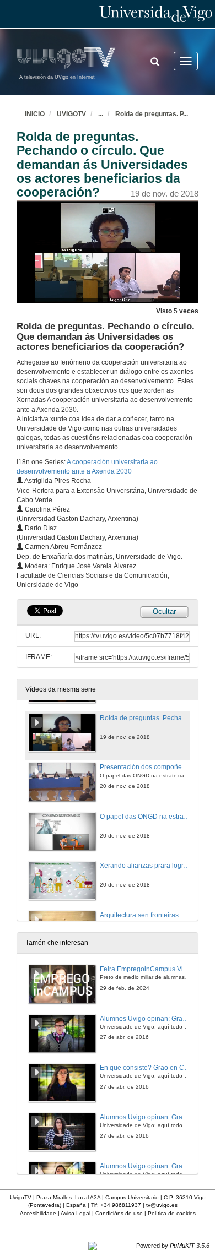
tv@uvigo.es (162, 1205)
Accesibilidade (38, 1213)
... (100, 114)
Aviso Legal (75, 1213)
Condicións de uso (119, 1213)
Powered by (172, 1245)
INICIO (35, 114)
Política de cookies (172, 1213)
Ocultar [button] (164, 611)
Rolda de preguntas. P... (151, 114)
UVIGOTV (71, 114)
